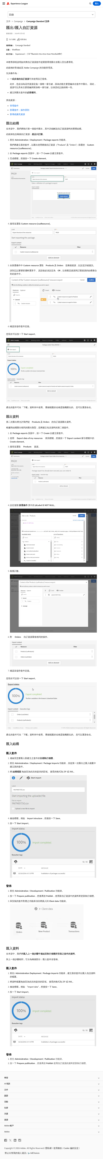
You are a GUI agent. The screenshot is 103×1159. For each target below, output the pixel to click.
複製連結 (23, 39)
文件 (8, 21)
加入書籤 (12, 39)
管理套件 (14, 105)
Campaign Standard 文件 (37, 21)
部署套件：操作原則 (19, 110)
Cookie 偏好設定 (71, 1148)
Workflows (16, 49)
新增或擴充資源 (17, 114)
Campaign (18, 21)
